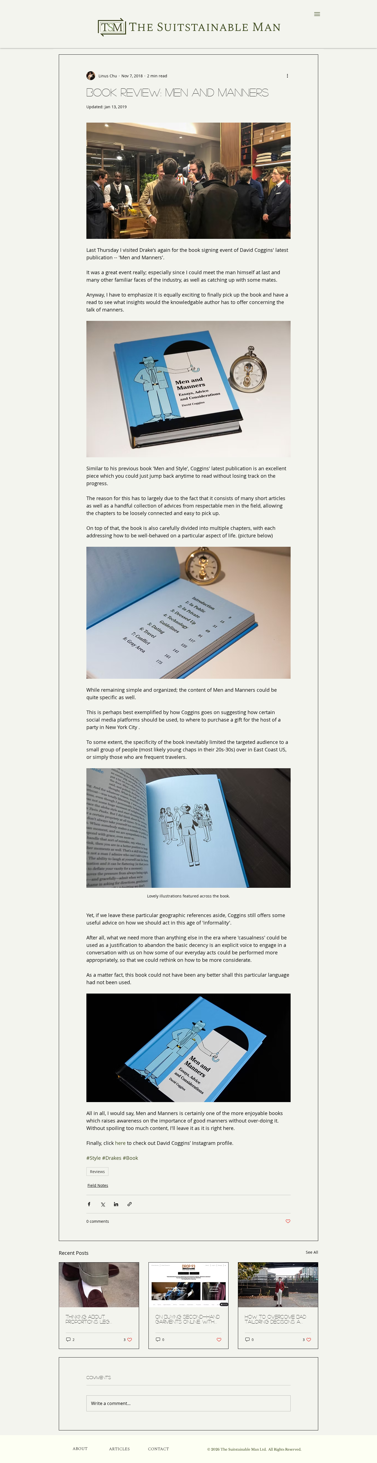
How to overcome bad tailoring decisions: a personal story (275, 1319)
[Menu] (317, 14)
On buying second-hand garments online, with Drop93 (187, 1319)
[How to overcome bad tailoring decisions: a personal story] (278, 1285)
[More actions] (287, 75)
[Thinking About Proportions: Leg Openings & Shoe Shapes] (99, 1285)
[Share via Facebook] (89, 1204)
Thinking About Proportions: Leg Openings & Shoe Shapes (97, 1319)
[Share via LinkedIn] (116, 1204)
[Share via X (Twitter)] (102, 1204)
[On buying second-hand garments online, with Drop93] (189, 1285)
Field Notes (97, 1185)
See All (312, 1252)
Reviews (97, 1171)
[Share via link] (129, 1204)
